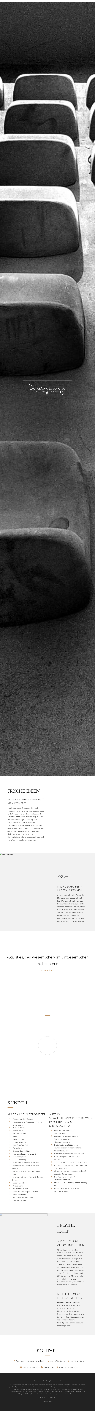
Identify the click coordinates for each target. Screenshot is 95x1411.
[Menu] (87, 3)
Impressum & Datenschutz (47, 1397)
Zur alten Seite (47, 1401)
